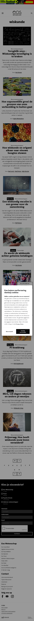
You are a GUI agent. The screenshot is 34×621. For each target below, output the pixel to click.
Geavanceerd (9, 331)
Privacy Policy (19, 324)
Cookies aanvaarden (23, 331)
